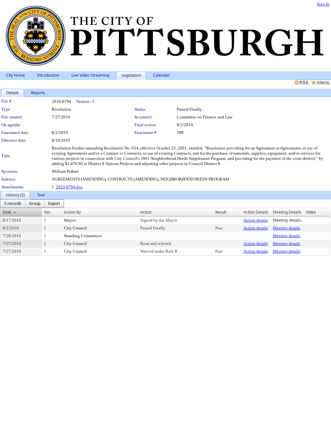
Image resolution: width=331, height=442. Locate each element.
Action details (255, 220)
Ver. (47, 212)
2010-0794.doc (69, 186)
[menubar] (32, 203)
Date (7, 212)
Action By (72, 212)
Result (220, 212)
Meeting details (286, 228)
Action (146, 212)
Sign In (323, 4)
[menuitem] (12, 203)
